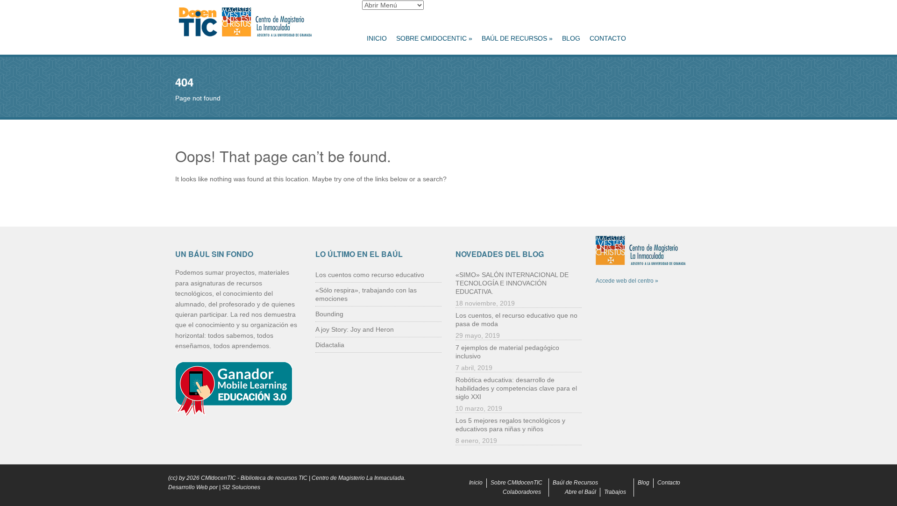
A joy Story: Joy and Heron (354, 329)
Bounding (329, 314)
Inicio (377, 38)
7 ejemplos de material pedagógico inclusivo (507, 352)
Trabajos (615, 492)
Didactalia (329, 345)
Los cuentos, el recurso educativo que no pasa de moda (516, 320)
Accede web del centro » (627, 281)
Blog (571, 38)
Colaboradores (522, 492)
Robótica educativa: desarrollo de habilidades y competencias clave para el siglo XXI (516, 388)
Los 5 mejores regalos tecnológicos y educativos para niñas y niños (510, 425)
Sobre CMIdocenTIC (434, 38)
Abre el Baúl (580, 492)
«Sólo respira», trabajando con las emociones (366, 294)
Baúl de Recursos (517, 38)
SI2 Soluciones (241, 487)
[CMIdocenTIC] (261, 22)
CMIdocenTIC (218, 478)
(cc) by (176, 478)
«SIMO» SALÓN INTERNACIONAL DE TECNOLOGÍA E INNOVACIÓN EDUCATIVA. (512, 283)
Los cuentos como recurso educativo (369, 274)
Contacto (608, 38)
